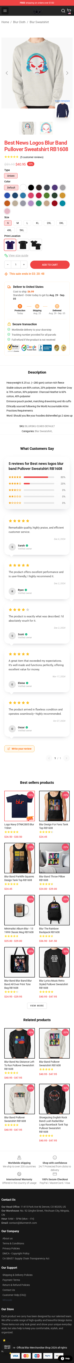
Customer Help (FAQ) (14, 1295)
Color (7, 181)
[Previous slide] (7, 73)
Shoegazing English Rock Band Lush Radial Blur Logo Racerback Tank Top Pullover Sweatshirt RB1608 (53, 1124)
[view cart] (69, 11)
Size (6, 217)
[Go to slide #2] (46, 128)
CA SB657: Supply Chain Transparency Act (26, 1258)
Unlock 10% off (7, 1347)
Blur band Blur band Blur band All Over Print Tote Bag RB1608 (18, 984)
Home (5, 22)
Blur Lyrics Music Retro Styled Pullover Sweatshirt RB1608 (53, 984)
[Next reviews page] (66, 758)
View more (37, 1005)
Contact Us (9, 1290)
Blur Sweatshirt (39, 22)
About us (8, 1238)
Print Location (12, 235)
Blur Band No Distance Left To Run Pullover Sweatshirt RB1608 (19, 1065)
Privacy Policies (11, 1248)
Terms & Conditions (13, 1243)
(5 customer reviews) (31, 157)
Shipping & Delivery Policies (18, 1275)
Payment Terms (11, 1280)
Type (7, 170)
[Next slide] (67, 73)
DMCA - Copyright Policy (16, 1253)
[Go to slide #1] (27, 128)
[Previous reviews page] (49, 758)
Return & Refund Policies (16, 1285)
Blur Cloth (19, 22)
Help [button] (67, 1358)
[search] (63, 11)
